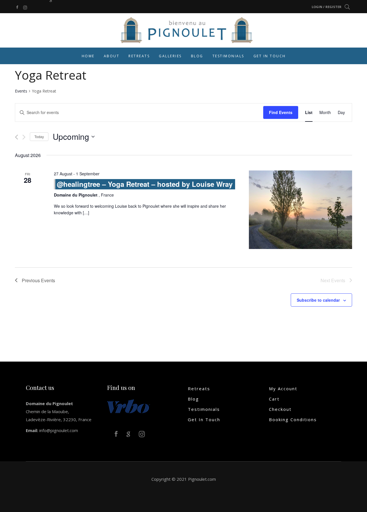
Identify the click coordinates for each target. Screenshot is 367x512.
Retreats (199, 388)
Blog (193, 399)
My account (283, 388)
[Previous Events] (16, 137)
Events (21, 91)
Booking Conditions (293, 419)
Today (39, 136)
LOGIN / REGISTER (326, 7)
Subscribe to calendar (318, 300)
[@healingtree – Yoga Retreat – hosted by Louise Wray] (300, 209)
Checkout (280, 409)
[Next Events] (24, 137)
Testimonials (204, 409)
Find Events (280, 112)
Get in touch (204, 419)
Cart (274, 399)
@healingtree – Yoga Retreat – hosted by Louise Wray (145, 184)
